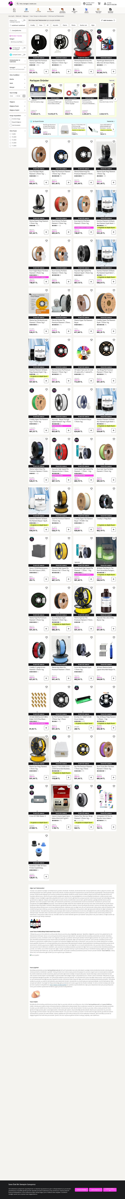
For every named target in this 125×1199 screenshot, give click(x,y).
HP (47, 25)
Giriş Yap (113, 4)
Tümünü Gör (110, 121)
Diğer (93, 25)
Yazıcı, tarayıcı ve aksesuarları (58, 985)
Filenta (73, 25)
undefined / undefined (18, 25)
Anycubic (55, 25)
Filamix (65, 25)
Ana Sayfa (11, 16)
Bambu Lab (83, 25)
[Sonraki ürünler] (115, 99)
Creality (32, 25)
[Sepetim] (99, 3)
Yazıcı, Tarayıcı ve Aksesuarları (38, 16)
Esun (40, 25)
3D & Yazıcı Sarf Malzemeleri (56, 16)
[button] (39, 55)
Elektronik (18, 16)
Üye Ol (109, 4)
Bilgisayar (25, 16)
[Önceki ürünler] (30, 99)
